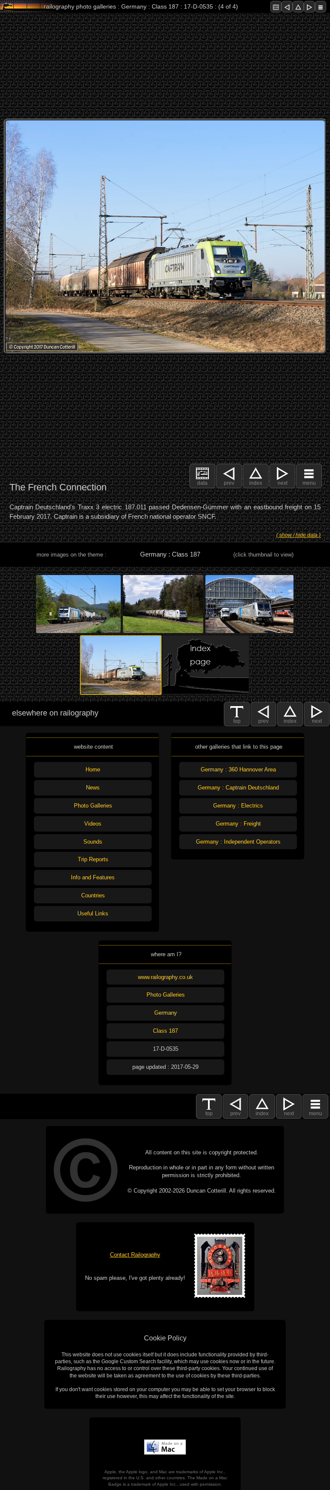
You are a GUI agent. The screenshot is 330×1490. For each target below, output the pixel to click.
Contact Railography (135, 1254)
